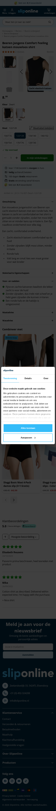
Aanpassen (26, 437)
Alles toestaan (28, 428)
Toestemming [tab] (10, 378)
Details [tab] (28, 378)
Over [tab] (46, 378)
